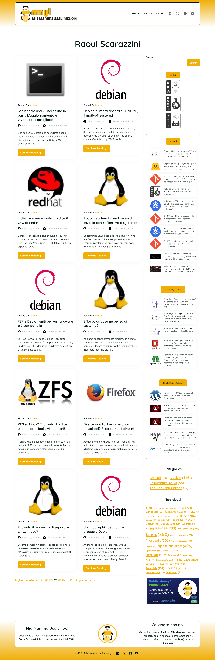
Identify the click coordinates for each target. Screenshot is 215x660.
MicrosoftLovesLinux (181, 541)
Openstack (153, 550)
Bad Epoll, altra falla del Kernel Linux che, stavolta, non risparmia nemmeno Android (180, 408)
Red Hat (156, 555)
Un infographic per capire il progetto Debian (104, 529)
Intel (190, 523)
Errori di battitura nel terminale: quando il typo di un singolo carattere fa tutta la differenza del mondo (180, 256)
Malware (185, 535)
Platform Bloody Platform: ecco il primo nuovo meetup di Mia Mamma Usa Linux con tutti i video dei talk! (179, 269)
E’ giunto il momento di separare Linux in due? (43, 529)
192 (70, 580)
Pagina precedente (26, 580)
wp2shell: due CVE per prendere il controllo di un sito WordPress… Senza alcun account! (178, 395)
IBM (180, 523)
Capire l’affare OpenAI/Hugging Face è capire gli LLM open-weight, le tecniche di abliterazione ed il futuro (180, 166)
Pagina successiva (86, 580)
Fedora (177, 519)
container (153, 516)
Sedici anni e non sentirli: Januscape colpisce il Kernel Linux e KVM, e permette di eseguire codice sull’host (180, 435)
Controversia (169, 516)
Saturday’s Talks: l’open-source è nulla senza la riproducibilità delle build (178, 331)
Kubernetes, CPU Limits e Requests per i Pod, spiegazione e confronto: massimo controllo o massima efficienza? (179, 205)
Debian (188, 516)
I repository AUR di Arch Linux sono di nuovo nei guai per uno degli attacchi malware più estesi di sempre (179, 448)
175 (59, 580)
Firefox (190, 520)
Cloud (182, 512)
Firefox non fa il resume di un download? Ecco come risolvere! (108, 426)
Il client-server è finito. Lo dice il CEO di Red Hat (43, 220)
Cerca (149, 57)
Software (152, 564)
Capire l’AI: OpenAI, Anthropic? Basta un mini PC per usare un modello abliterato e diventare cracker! (180, 154)
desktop (151, 520)
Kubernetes (188, 528)
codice (194, 512)
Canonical (154, 511)
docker (164, 519)
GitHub (173, 74)
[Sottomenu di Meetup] (165, 13)
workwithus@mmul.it (181, 639)
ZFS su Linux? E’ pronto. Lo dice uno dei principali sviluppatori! (42, 426)
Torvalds (155, 568)
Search (193, 62)
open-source (174, 545)
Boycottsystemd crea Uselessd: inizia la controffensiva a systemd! (110, 220)
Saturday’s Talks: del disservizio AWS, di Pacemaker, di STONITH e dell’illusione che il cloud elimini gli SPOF (180, 303)
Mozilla (151, 547)
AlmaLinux (162, 508)
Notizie (33, 105)
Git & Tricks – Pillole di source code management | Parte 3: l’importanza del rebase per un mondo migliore (179, 179)
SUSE (164, 564)
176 (63, 580)
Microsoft (158, 540)
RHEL (187, 555)
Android (175, 508)
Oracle (167, 551)
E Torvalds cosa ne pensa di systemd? (105, 323)
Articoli (173, 141)
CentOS (170, 512)
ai (150, 507)
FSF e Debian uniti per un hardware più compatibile (45, 323)
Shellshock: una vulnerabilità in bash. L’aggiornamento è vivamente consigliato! (42, 115)
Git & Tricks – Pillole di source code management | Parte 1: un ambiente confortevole (179, 244)
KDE (150, 529)
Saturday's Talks (167, 483)
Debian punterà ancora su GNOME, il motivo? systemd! (110, 113)
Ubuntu (175, 568)
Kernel (165, 528)
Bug (187, 507)
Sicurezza (187, 560)
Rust (150, 560)
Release (174, 555)
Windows (174, 572)
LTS (173, 535)
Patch (177, 551)
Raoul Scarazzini (28, 639)
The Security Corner (173, 383)
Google (168, 523)
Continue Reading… (32, 153)
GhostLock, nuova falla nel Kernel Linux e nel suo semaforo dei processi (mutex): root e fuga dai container (178, 421)
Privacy (168, 642)
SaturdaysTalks (165, 560)
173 (51, 580)
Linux (157, 534)
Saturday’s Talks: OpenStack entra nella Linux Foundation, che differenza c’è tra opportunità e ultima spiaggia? (178, 344)
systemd (177, 563)
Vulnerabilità (155, 572)
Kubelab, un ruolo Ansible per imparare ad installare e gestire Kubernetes (178, 191)
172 (46, 580)
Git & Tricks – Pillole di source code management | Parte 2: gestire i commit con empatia (179, 218)
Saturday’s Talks (173, 289)
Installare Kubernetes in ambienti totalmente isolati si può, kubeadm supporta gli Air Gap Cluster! (179, 231)
